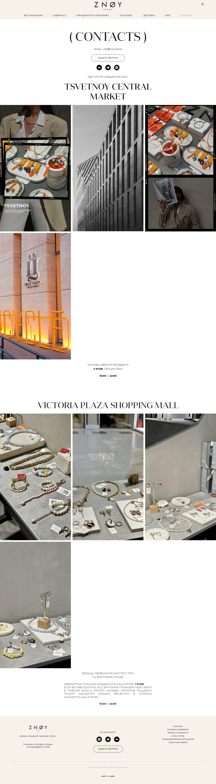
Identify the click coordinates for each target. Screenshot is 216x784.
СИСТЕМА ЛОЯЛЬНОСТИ (178, 733)
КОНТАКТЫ (186, 15)
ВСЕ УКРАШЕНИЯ (33, 15)
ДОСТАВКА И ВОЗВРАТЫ (178, 730)
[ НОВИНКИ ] (59, 15)
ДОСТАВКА (149, 15)
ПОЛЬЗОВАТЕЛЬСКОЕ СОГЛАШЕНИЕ (178, 739)
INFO (167, 15)
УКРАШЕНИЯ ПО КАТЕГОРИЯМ (92, 15)
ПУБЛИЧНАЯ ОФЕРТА (178, 742)
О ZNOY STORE (177, 736)
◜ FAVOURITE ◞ (126, 15)
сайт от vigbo (108, 776)
